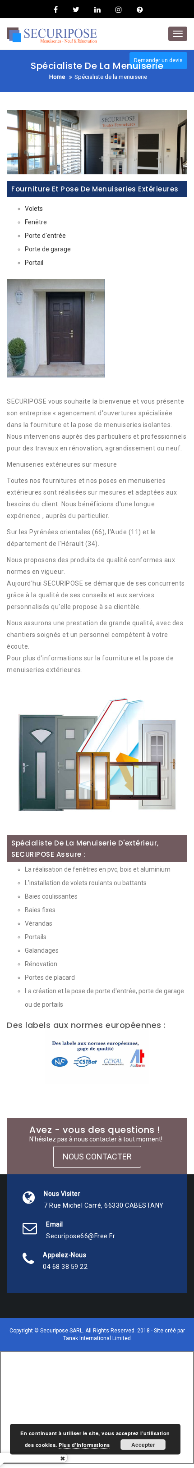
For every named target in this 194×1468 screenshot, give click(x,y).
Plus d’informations (84, 1444)
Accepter (143, 1445)
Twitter (76, 9)
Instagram (118, 9)
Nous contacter (97, 1156)
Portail (34, 262)
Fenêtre (36, 222)
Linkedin (97, 9)
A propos (138, 9)
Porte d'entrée (45, 235)
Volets (34, 208)
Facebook (55, 9)
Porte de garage (48, 249)
